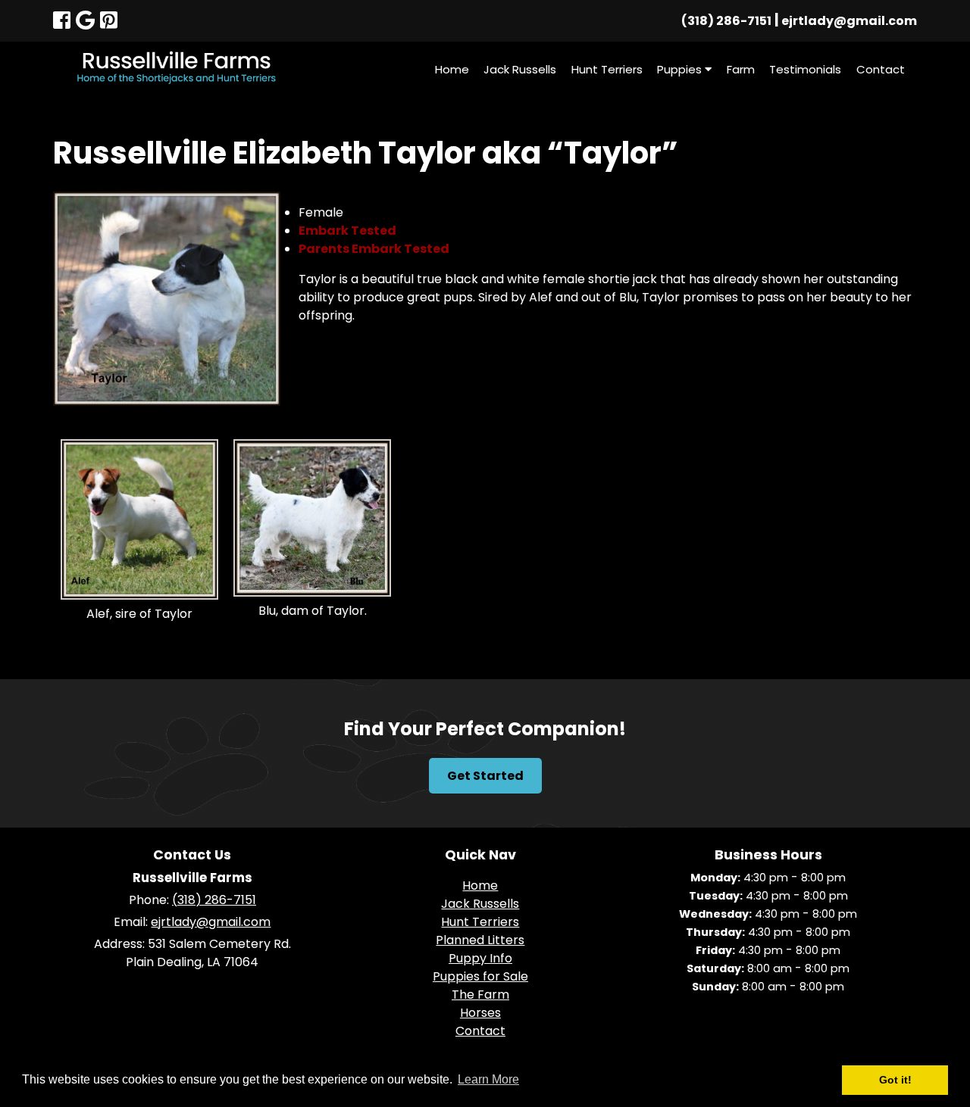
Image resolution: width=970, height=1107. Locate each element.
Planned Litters (480, 940)
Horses (480, 1012)
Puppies (681, 69)
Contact (880, 69)
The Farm (480, 994)
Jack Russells (519, 69)
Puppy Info (480, 958)
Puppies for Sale (480, 976)
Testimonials (805, 69)
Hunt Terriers (607, 69)
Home (452, 69)
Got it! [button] (895, 1080)
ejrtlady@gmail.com (849, 21)
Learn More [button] (488, 1079)
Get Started (485, 775)
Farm (741, 69)
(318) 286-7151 (726, 21)
